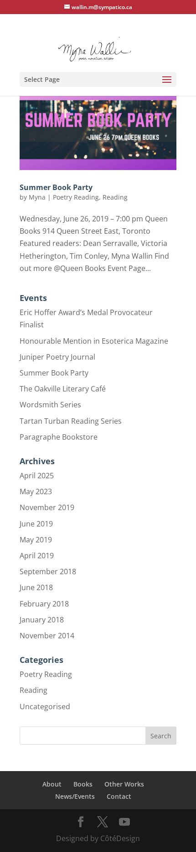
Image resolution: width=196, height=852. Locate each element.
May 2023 (36, 491)
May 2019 (36, 540)
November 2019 (47, 507)
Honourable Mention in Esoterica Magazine (94, 341)
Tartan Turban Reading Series (71, 421)
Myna (37, 197)
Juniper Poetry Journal (57, 357)
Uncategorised (45, 707)
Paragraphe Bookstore (59, 437)
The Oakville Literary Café (63, 389)
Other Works (124, 784)
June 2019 (36, 524)
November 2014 (47, 636)
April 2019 (37, 556)
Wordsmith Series (50, 405)
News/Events (75, 796)
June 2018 (36, 587)
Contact (119, 796)
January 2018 (42, 620)
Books (83, 784)
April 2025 (37, 476)
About (52, 784)
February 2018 (44, 604)
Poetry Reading (76, 197)
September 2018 (48, 571)
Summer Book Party (56, 187)
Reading (115, 197)
